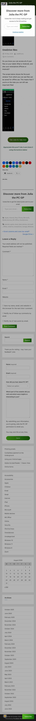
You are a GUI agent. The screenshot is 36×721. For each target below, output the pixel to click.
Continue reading (18, 32)
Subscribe (25, 26)
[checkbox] (5, 716)
